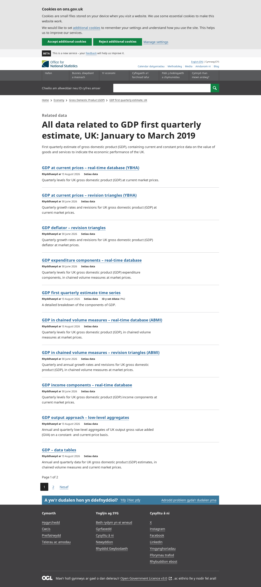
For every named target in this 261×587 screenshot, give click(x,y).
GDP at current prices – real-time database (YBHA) (90, 167)
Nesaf (64, 487)
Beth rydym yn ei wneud (114, 522)
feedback (91, 53)
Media (188, 66)
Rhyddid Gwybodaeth (112, 548)
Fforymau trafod (162, 555)
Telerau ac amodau (56, 542)
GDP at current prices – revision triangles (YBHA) (89, 195)
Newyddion (104, 542)
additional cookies (86, 28)
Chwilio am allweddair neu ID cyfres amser (71, 88)
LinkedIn (156, 542)
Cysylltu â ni (105, 535)
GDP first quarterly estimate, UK (128, 100)
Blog (216, 66)
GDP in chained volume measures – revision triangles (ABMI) (100, 352)
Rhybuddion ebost (163, 561)
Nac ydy (134, 500)
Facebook (157, 535)
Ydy (123, 500)
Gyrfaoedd (104, 529)
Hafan (48, 73)
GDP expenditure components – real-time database (92, 260)
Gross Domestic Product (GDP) (87, 100)
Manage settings (155, 42)
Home (45, 100)
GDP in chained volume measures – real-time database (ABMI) (102, 320)
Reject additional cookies (117, 41)
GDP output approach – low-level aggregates (85, 417)
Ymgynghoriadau (163, 548)
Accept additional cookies (67, 41)
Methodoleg (175, 66)
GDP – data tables (59, 449)
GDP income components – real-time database (87, 384)
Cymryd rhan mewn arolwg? (200, 75)
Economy (59, 100)
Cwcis (46, 529)
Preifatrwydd (51, 535)
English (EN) (197, 61)
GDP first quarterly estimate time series (81, 292)
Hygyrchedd (51, 522)
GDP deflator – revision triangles (74, 227)
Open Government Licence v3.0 (143, 578)
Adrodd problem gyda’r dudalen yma (188, 500)
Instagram (157, 529)
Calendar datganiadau (151, 66)
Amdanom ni (203, 66)
